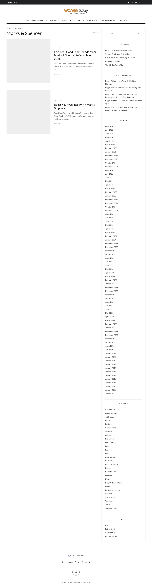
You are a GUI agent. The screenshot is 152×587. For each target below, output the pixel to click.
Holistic (108, 468)
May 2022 (109, 313)
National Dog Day (112, 61)
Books (107, 420)
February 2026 (111, 148)
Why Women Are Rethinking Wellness (120, 58)
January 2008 (110, 394)
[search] (139, 34)
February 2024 (111, 236)
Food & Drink (92, 20)
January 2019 (110, 361)
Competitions (68, 20)
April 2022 (109, 317)
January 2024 (110, 240)
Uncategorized (111, 508)
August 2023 (110, 258)
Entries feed (110, 529)
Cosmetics (109, 431)
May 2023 (109, 269)
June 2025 (109, 177)
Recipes (108, 486)
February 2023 (111, 280)
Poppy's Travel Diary (113, 483)
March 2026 (110, 144)
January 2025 (110, 196)
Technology (109, 501)
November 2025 (111, 159)
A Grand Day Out (112, 409)
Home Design (110, 472)
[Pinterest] (136, 2)
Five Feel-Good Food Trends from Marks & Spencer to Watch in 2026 (75, 55)
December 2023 (111, 243)
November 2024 (111, 203)
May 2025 (109, 181)
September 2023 (111, 254)
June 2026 (109, 133)
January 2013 (110, 375)
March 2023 (110, 276)
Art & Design (110, 417)
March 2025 (110, 188)
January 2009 (110, 390)
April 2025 (109, 185)
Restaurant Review (112, 490)
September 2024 (111, 210)
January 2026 (110, 152)
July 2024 (109, 218)
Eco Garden (109, 439)
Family (107, 446)
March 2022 (110, 320)
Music (107, 479)
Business (108, 424)
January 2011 (110, 382)
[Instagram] (132, 2)
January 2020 (110, 357)
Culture (108, 435)
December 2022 (111, 287)
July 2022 (109, 306)
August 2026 (110, 126)
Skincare (108, 494)
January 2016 (110, 372)
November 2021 (111, 335)
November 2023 (111, 247)
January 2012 (110, 379)
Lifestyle (53, 20)
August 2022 (110, 302)
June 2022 (109, 309)
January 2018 (110, 364)
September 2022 (111, 298)
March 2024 (110, 232)
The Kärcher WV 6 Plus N (115, 65)
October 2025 (110, 163)
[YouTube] (90, 562)
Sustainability (110, 497)
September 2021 (111, 342)
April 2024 (109, 229)
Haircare (108, 461)
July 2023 (109, 262)
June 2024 (109, 221)
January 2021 (110, 353)
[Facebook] (125, 2)
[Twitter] (128, 2)
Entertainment (108, 20)
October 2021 (110, 339)
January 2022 (110, 328)
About (122, 20)
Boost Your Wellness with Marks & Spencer (74, 106)
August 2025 (110, 170)
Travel (79, 20)
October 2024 (110, 207)
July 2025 (109, 174)
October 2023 (110, 251)
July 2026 (109, 130)
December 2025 (111, 155)
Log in (107, 525)
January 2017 (110, 368)
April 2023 (109, 273)
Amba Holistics (111, 413)
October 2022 (110, 295)
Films (107, 453)
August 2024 (110, 214)
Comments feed (111, 533)
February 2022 (111, 324)
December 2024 (111, 199)
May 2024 (109, 225)
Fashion (108, 450)
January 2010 (110, 386)
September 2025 (111, 166)
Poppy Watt (110, 81)
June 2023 (109, 265)
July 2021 (109, 350)
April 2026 (109, 141)
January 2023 (110, 284)
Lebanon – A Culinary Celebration (118, 50)
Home (27, 20)
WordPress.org (111, 536)
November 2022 (111, 291)
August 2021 (110, 346)
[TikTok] (140, 2)
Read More (57, 74)
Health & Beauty (38, 20)
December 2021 (111, 331)
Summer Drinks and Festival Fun (117, 54)
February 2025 (111, 192)
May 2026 (109, 137)
